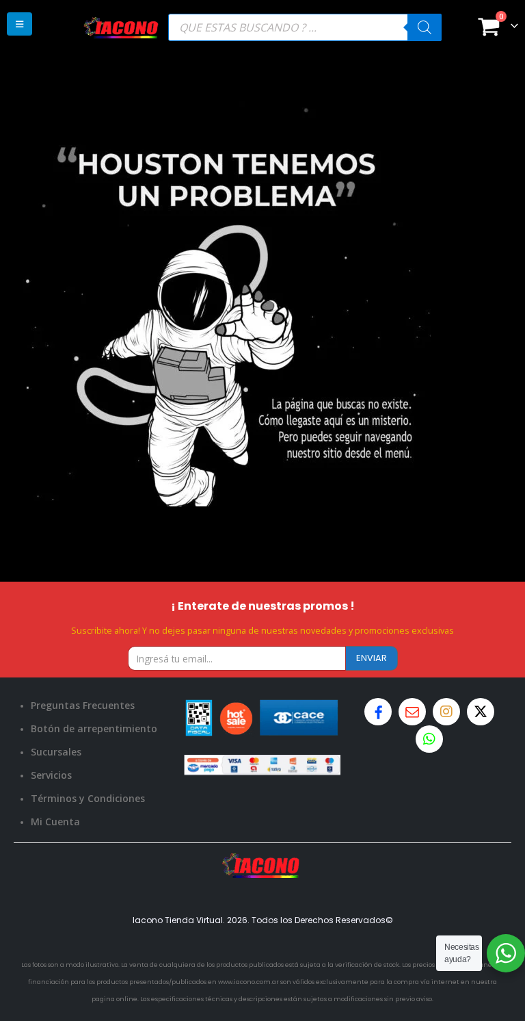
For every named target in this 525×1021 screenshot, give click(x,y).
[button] (19, 24)
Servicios (51, 774)
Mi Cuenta (55, 821)
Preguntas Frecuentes (83, 705)
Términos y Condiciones (88, 798)
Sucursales (56, 751)
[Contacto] (412, 711)
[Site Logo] (121, 27)
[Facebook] (378, 711)
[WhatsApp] (429, 739)
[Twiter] (480, 711)
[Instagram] (446, 711)
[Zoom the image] (262, 861)
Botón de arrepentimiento (94, 728)
